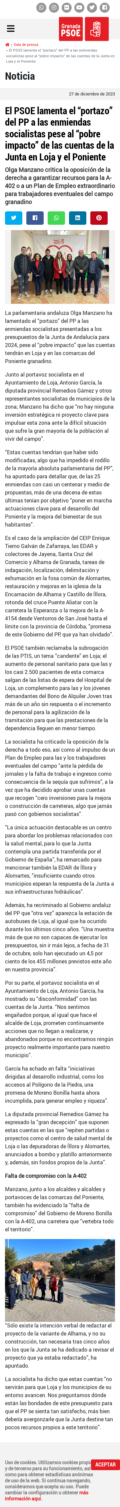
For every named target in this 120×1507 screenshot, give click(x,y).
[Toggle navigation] (10, 28)
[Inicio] (7, 44)
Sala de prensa (26, 44)
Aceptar (105, 1464)
